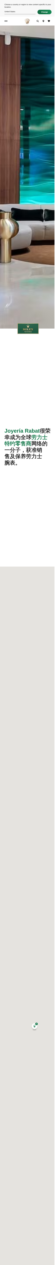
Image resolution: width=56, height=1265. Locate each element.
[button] (34, 1027)
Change (44, 12)
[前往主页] (27, 21)
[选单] (6, 21)
